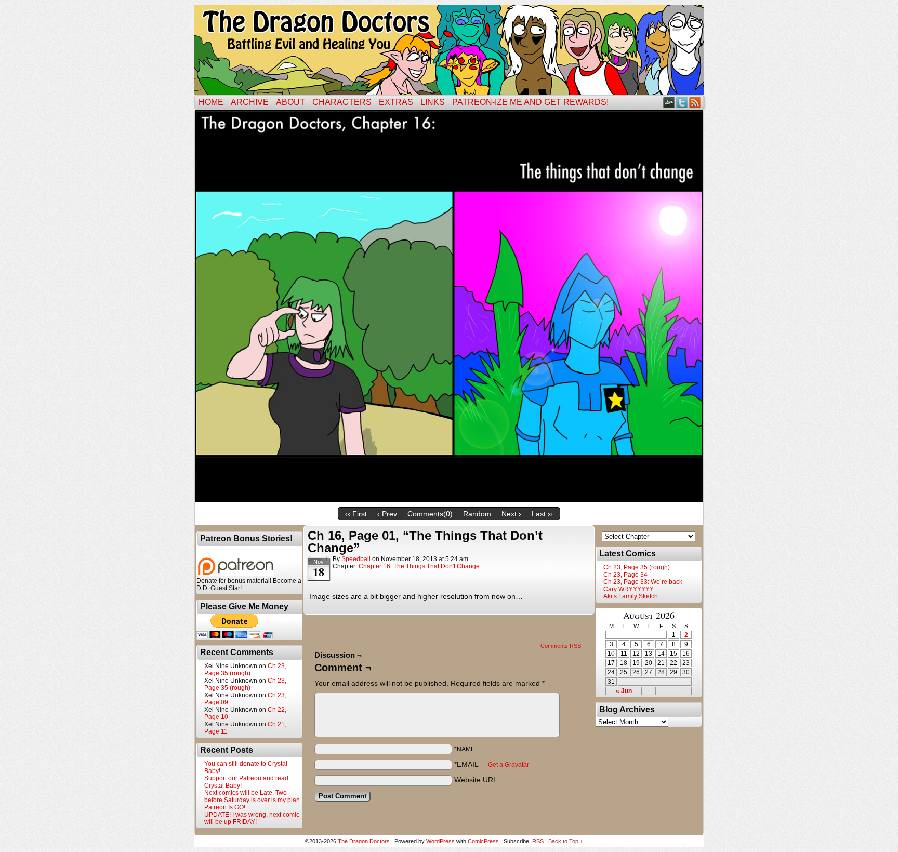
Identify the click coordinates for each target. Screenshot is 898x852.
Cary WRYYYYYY (628, 589)
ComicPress (483, 841)
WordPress (440, 841)
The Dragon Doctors (364, 841)
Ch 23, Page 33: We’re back (642, 581)
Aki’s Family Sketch (630, 596)
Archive (250, 102)
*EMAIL (491, 764)
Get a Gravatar (508, 764)
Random (477, 514)
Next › (511, 514)
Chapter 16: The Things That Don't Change (419, 566)
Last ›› (542, 514)
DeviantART (669, 102)
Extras (396, 102)
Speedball (356, 559)
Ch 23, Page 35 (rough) (245, 669)
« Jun (624, 691)
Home (211, 102)
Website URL (475, 780)
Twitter (682, 102)
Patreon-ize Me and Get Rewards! (530, 102)
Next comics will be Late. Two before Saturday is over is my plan (252, 796)
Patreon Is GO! (224, 807)
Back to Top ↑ (565, 841)
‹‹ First (356, 514)
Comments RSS (560, 646)
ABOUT (290, 102)
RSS (695, 102)
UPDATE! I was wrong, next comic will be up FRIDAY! (251, 818)
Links (432, 102)
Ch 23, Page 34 (625, 574)
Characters (342, 102)
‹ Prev (387, 514)
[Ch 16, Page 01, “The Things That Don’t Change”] (449, 500)
